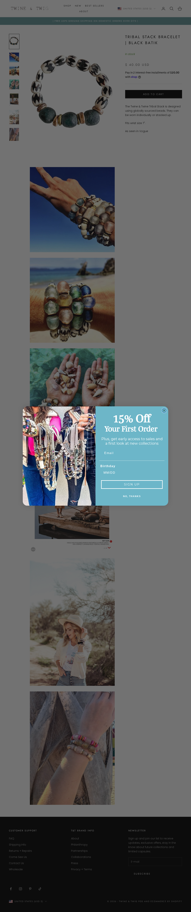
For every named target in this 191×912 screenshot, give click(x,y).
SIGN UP (132, 484)
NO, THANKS (132, 496)
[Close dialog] (164, 410)
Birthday (107, 466)
